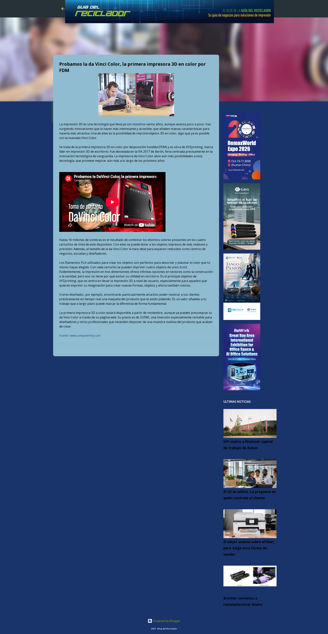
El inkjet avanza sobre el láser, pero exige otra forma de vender (249, 548)
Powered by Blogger (166, 621)
